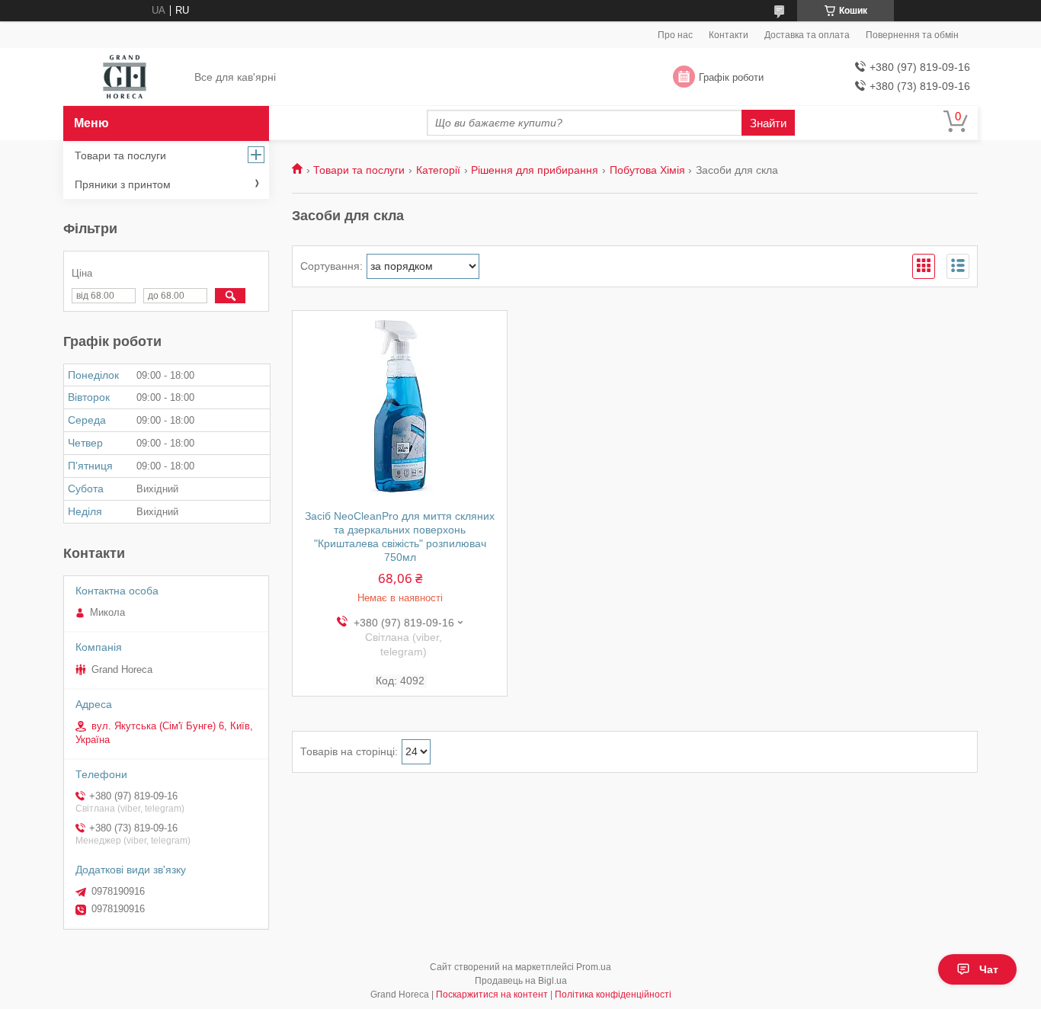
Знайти (768, 123)
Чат (988, 969)
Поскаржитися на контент (492, 994)
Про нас (675, 35)
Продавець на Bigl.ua (521, 980)
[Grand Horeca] (124, 78)
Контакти (728, 35)
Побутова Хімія (647, 170)
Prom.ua (593, 967)
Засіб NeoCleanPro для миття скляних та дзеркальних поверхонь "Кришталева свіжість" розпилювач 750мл (400, 536)
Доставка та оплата (807, 35)
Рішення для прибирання (534, 170)
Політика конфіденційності (613, 994)
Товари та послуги (359, 170)
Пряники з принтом (123, 184)
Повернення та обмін (912, 35)
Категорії (438, 170)
